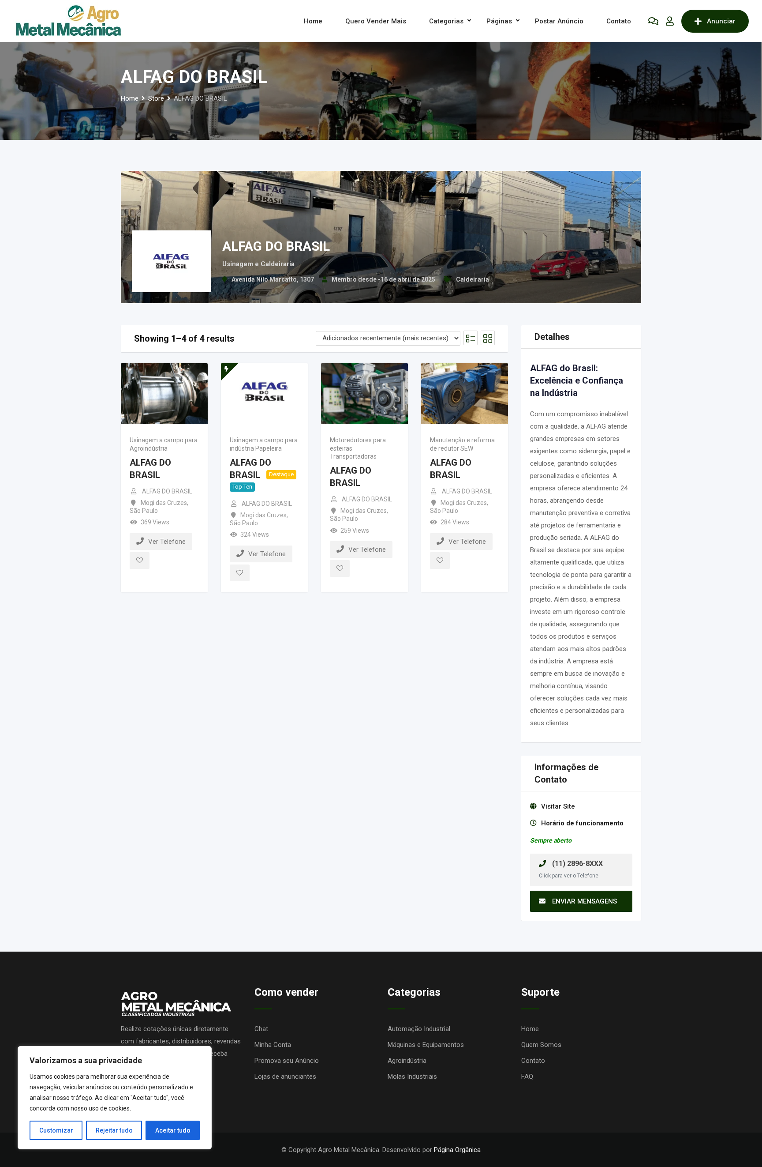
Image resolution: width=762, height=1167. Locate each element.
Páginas (499, 21)
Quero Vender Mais (375, 21)
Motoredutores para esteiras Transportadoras (358, 448)
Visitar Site (558, 806)
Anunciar (721, 21)
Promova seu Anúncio (286, 1061)
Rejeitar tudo (114, 1130)
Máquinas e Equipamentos (426, 1045)
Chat (261, 1029)
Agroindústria (407, 1061)
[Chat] (653, 21)
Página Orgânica (457, 1150)
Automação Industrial (419, 1029)
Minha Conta (272, 1045)
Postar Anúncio (559, 21)
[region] (115, 1097)
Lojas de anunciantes (285, 1076)
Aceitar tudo (172, 1130)
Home (313, 21)
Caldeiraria (472, 279)
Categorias (446, 21)
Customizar (56, 1130)
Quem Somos (541, 1045)
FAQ (527, 1076)
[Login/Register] (670, 21)
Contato (618, 21)
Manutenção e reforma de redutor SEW (462, 444)
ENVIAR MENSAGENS (584, 901)
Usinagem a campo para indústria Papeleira (264, 444)
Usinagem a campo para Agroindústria (164, 444)
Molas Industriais (412, 1076)
